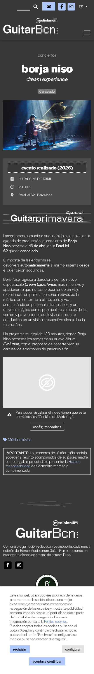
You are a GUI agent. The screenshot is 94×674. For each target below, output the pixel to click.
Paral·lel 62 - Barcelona (35, 194)
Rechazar (19, 649)
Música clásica (19, 439)
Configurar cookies (47, 426)
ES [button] (81, 6)
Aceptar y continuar (47, 661)
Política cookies (55, 621)
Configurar (73, 649)
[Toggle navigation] (87, 32)
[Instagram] (71, 6)
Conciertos (47, 55)
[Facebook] (62, 6)
